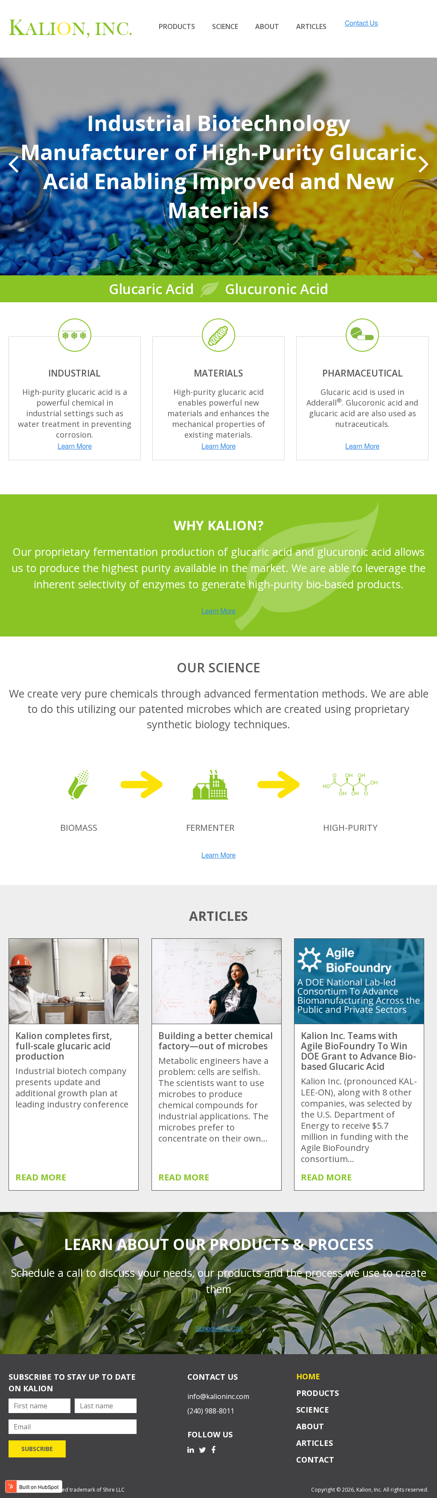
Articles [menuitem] (311, 26)
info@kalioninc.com (218, 1396)
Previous (13, 164)
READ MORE (40, 1177)
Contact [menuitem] (315, 1459)
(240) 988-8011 (210, 1411)
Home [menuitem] (308, 1376)
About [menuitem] (267, 26)
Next (423, 164)
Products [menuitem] (177, 26)
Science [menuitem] (225, 26)
